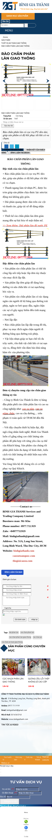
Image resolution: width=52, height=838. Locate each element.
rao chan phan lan (27, 632)
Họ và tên (8, 789)
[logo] (26, 11)
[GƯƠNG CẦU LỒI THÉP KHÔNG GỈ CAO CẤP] (38, 667)
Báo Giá (5, 21)
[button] (2, 31)
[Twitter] (12, 147)
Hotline (26, 824)
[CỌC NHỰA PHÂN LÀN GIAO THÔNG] (13, 667)
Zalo (26, 831)
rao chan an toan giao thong (12, 642)
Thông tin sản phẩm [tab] (13, 150)
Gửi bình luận (20, 620)
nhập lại (34, 620)
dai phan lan (13, 632)
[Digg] (17, 147)
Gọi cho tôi (8, 126)
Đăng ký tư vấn (10, 801)
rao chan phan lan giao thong (20, 637)
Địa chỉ (3, 797)
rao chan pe (37, 637)
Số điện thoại (9, 793)
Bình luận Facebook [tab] (20, 153)
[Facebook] (6, 147)
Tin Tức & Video (9, 725)
